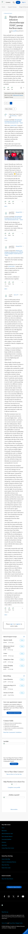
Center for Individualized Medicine (9, 862)
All (24, 636)
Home (3, 7)
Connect (7, 2)
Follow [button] (22, 640)
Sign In (23, 2)
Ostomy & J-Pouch (8, 692)
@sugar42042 (19, 212)
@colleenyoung (13, 115)
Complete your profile (14, 787)
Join (18, 2)
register (18, 624)
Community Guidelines (6, 839)
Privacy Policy (12, 923)
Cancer (5, 653)
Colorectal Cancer (7, 13)
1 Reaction (7, 286)
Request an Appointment (14, 887)
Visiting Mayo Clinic (8, 659)
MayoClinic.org (5, 912)
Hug (12, 89)
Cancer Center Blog (6, 859)
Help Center (4, 845)
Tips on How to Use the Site (14, 774)
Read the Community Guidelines (12, 732)
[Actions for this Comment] (22, 202)
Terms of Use (4, 923)
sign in (12, 624)
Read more (14, 763)
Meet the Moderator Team (7, 833)
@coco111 (16, 294)
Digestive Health (7, 640)
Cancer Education (8, 679)
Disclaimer (4, 842)
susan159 (17, 30)
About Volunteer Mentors (7, 836)
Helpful (8, 89)
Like (4, 89)
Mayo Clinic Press (5, 864)
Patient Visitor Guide (6, 867)
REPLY (6, 206)
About (3, 827)
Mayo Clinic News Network (7, 878)
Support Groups (12, 7)
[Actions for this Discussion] (23, 88)
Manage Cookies (19, 923)
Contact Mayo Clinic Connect (8, 848)
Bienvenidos (14, 809)
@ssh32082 (13, 125)
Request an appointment (14, 712)
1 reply (6, 240)
